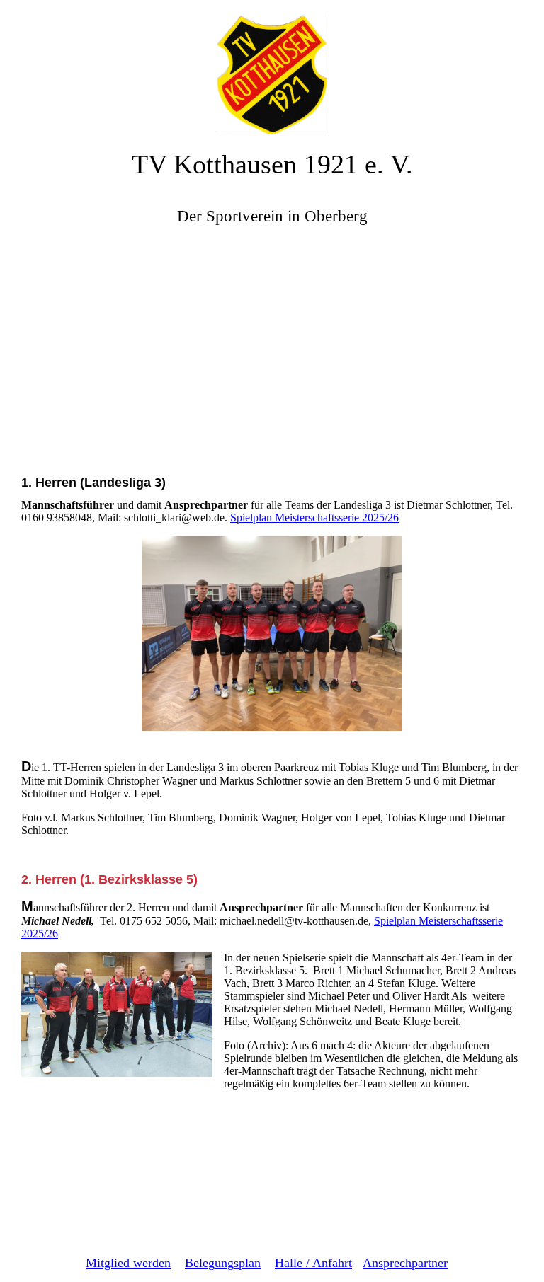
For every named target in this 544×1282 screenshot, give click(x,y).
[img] (272, 67)
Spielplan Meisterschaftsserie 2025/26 (314, 518)
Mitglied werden (128, 1263)
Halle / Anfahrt (313, 1263)
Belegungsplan (223, 1263)
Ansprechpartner (405, 1263)
